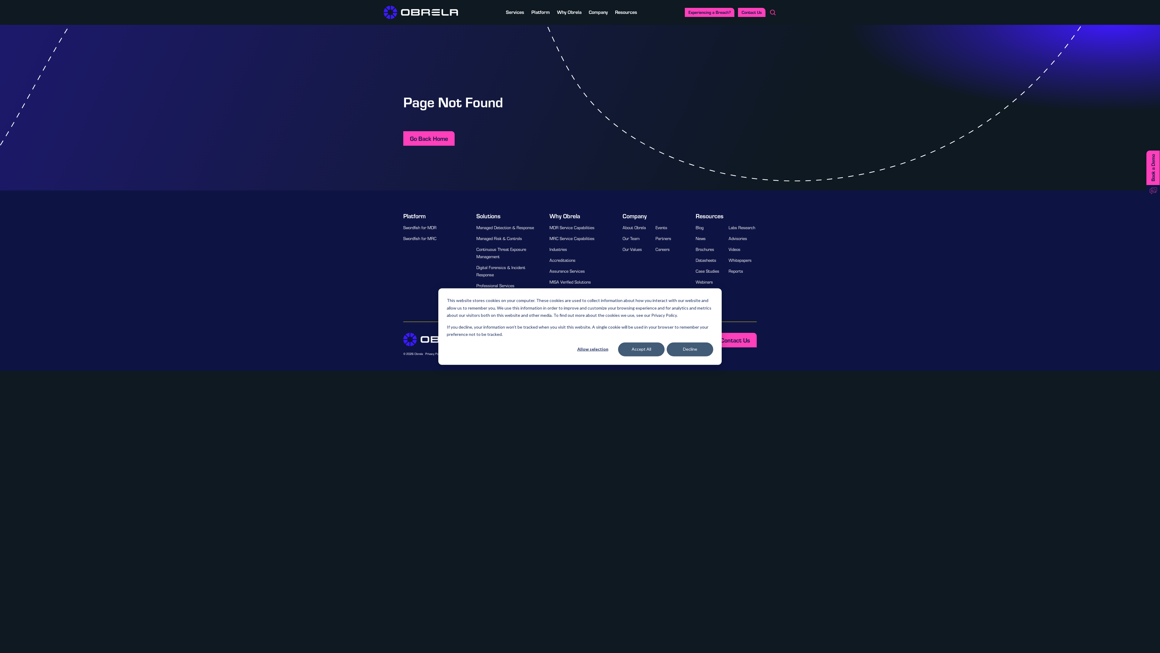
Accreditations (562, 260)
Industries (558, 249)
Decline (690, 349)
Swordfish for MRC (420, 238)
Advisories (738, 238)
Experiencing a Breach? (709, 12)
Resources (626, 12)
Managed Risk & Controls (499, 238)
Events (661, 227)
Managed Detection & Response (505, 227)
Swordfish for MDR (420, 227)
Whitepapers (740, 260)
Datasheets (706, 260)
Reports (736, 271)
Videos (734, 249)
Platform (540, 12)
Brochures (705, 249)
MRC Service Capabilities (571, 238)
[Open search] (772, 12)
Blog (700, 227)
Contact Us (752, 12)
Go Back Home (429, 138)
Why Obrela (569, 12)
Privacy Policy (434, 354)
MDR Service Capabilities (571, 227)
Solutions (488, 216)
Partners (663, 238)
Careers (663, 249)
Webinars (704, 282)
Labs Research (742, 227)
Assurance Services (567, 271)
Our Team (631, 238)
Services (515, 12)
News (701, 238)
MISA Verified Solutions (570, 282)
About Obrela (634, 227)
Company (598, 12)
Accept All (641, 349)
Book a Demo (1153, 167)
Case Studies (707, 271)
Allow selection (592, 349)
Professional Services (495, 285)
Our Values (632, 249)
